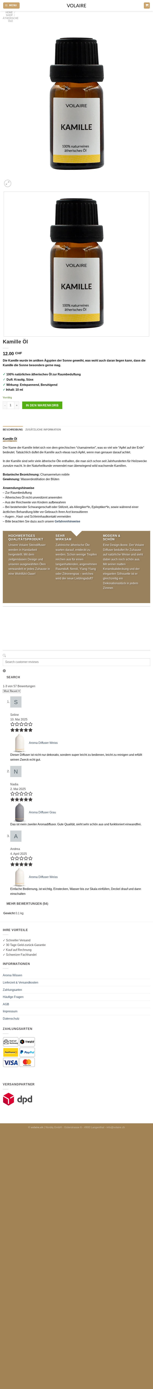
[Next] (16, 181)
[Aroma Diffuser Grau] (19, 812)
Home (9, 12)
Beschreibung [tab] (13, 429)
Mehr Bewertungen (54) (27, 903)
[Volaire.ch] (76, 5)
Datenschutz (11, 1018)
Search (13, 677)
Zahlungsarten (12, 989)
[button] (11, 5)
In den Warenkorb (42, 405)
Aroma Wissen (12, 975)
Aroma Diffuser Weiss (43, 742)
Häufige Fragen (13, 996)
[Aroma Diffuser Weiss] (19, 742)
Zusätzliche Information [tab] (43, 429)
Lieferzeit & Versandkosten (20, 982)
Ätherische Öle (10, 19)
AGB (6, 1004)
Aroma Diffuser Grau (42, 812)
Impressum (10, 1011)
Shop (9, 15)
